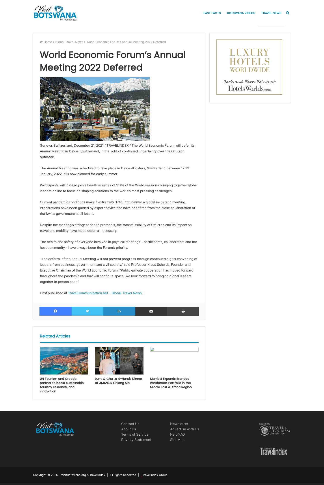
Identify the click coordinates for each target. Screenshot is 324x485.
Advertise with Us (184, 429)
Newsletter (179, 424)
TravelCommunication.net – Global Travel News (104, 293)
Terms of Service (135, 434)
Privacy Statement (136, 440)
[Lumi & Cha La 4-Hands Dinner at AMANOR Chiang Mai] (119, 361)
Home (47, 42)
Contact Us (130, 424)
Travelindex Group (155, 475)
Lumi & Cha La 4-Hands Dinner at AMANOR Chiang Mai (118, 380)
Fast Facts (212, 13)
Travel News (271, 13)
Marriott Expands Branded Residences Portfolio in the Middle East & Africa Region (171, 382)
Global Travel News (69, 42)
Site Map (177, 440)
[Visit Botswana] (55, 13)
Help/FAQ (177, 434)
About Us (128, 429)
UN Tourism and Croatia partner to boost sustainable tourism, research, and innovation (62, 384)
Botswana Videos (241, 13)
